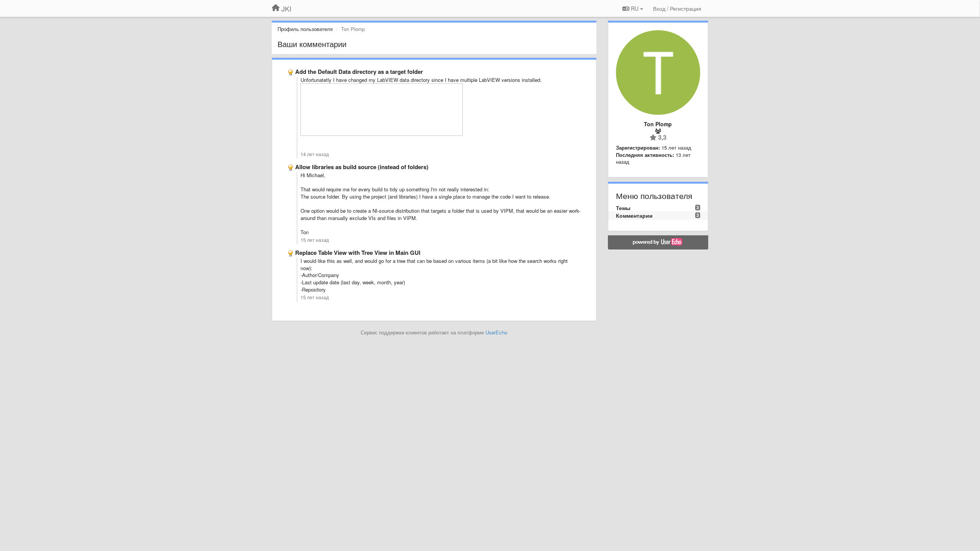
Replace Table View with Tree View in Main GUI (357, 252)
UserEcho (496, 332)
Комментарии (634, 215)
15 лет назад (315, 239)
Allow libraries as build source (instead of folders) (361, 167)
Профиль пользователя (305, 29)
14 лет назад (315, 154)
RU (634, 8)
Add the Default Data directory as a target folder (359, 71)
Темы (623, 208)
